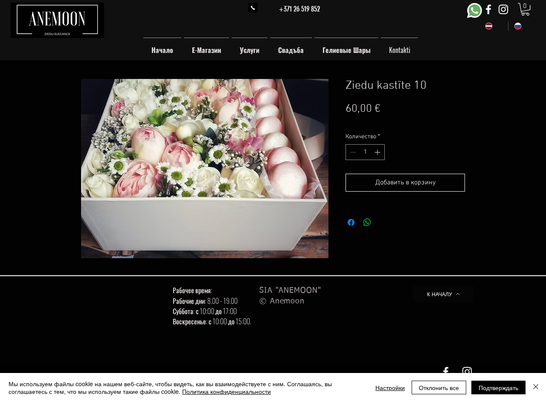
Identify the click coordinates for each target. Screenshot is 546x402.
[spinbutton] (365, 152)
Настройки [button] (390, 387)
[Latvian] (493, 26)
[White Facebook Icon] (488, 9)
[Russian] (522, 26)
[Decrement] (352, 152)
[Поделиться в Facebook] (351, 222)
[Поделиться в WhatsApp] (367, 222)
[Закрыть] (536, 387)
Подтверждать (498, 387)
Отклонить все (439, 387)
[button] (525, 9)
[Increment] (378, 152)
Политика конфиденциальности (226, 391)
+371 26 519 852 (299, 9)
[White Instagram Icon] (503, 9)
